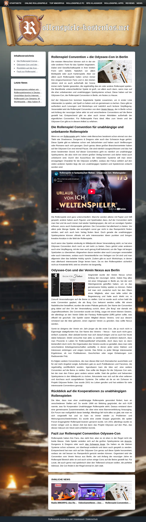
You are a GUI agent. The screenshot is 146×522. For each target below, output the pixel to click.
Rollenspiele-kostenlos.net (60, 519)
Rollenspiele (69, 136)
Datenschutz (92, 519)
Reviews (130, 3)
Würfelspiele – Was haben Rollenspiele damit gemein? (39, 102)
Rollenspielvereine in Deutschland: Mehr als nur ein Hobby (41, 92)
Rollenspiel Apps (113, 3)
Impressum (79, 519)
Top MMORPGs (56, 3)
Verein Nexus (107, 109)
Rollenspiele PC (75, 3)
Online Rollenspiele (36, 3)
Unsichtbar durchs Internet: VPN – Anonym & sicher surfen (41, 95)
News (139, 3)
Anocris (128, 441)
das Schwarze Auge (95, 444)
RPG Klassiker (94, 3)
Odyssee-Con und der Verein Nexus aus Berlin (38, 64)
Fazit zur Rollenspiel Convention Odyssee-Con (38, 71)
